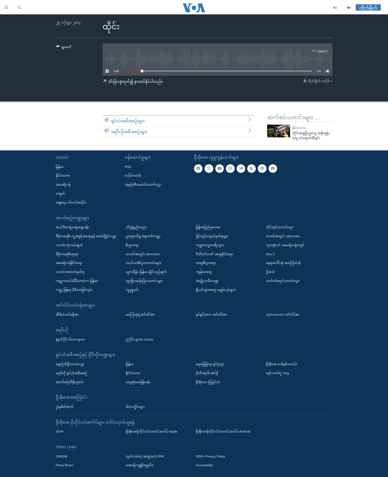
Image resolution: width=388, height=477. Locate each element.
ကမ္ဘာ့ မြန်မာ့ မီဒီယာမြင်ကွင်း (74, 290)
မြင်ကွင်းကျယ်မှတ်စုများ (212, 236)
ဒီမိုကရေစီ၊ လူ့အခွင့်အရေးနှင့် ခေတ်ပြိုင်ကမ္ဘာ (86, 236)
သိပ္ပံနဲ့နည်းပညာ (136, 227)
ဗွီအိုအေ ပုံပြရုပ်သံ (208, 382)
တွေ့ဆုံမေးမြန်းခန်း (138, 382)
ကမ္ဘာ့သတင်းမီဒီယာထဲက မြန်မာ (77, 281)
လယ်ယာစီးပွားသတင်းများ (143, 263)
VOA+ (60, 431)
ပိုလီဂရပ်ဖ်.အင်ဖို (207, 373)
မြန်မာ (60, 167)
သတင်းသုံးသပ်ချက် (69, 245)
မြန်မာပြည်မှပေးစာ (208, 227)
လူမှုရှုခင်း (132, 290)
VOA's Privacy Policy (210, 456)
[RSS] (251, 168)
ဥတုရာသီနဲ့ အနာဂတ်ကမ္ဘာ (143, 236)
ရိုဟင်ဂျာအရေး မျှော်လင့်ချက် (216, 290)
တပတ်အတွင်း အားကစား (143, 254)
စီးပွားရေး (132, 245)
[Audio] (335, 7)
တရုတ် (60, 193)
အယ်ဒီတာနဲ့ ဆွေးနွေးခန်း (72, 227)
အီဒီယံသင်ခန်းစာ (67, 314)
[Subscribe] (273, 168)
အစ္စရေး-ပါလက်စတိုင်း (71, 202)
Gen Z (270, 254)
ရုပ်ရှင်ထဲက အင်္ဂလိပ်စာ (211, 314)
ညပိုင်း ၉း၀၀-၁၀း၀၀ (139, 339)
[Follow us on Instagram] (230, 168)
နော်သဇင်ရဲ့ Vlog (277, 373)
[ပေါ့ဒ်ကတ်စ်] (262, 168)
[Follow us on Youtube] (219, 168)
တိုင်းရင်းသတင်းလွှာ (279, 227)
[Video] (349, 7)
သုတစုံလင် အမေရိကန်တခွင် (285, 245)
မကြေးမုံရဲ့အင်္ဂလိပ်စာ (140, 314)
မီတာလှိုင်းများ (135, 407)
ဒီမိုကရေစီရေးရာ (67, 254)
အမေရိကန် (63, 184)
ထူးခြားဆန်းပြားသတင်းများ (144, 281)
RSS (128, 167)
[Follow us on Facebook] (198, 168)
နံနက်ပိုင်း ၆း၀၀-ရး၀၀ (70, 339)
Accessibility (204, 465)
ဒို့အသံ (270, 272)
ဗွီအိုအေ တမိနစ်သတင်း (281, 364)
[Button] (63, 47)
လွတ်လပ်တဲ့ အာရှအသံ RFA (145, 456)
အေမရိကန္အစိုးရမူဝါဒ (139, 465)
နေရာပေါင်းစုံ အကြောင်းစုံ (283, 263)
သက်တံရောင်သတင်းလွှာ (283, 281)
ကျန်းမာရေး (204, 272)
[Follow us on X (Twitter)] (209, 168)
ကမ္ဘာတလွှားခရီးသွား (210, 245)
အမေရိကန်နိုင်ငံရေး (69, 263)
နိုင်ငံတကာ (299, 128)
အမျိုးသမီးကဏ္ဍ (207, 281)
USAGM (61, 456)
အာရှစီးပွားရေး (206, 263)
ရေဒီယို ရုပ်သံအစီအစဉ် (71, 373)
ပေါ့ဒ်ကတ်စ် (133, 175)
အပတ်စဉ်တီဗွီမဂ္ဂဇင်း (70, 382)
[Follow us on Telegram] (241, 168)
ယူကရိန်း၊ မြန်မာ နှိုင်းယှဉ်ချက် (146, 272)
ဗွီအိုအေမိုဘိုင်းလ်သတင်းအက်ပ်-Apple (151, 431)
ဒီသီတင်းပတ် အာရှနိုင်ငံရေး (214, 254)
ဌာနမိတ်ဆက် (65, 407)
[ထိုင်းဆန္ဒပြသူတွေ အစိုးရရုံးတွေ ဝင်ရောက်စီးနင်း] (278, 131)
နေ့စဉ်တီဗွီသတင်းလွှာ (70, 364)
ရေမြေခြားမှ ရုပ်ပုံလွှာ (210, 364)
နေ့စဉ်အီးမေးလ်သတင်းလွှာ (143, 184)
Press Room (64, 465)
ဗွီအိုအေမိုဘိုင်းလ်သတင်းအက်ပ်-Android (223, 431)
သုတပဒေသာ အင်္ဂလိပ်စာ (282, 314)
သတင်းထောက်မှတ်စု (70, 272)
